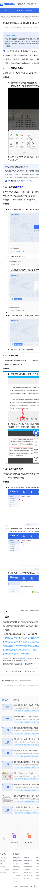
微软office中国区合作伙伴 (28, 4)
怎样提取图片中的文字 (30, 813)
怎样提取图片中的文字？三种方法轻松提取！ (17, 654)
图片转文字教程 (19, 711)
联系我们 (2, 867)
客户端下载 (3, 873)
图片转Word (31, 664)
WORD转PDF (28, 867)
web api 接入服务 (4, 870)
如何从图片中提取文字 (30, 790)
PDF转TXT (16, 882)
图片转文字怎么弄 (29, 745)
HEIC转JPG (27, 873)
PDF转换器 (23, 658)
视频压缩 (15, 873)
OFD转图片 (16, 870)
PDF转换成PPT (17, 861)
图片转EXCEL (28, 876)
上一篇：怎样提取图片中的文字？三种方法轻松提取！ (20, 671)
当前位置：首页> (5, 17)
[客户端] (36, 433)
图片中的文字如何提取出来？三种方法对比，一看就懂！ (20, 650)
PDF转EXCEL (28, 861)
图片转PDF (16, 864)
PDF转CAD (27, 858)
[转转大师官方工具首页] (23, 181)
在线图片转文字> (16, 17)
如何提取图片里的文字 (30, 722)
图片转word (21, 187)
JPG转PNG (27, 870)
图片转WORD (17, 876)
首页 (6, 11)
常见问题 (2, 861)
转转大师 (29, 27)
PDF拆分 (15, 879)
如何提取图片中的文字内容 (13, 664)
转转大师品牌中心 (5, 858)
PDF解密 (26, 864)
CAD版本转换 (17, 867)
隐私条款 (2, 864)
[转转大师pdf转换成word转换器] (7, 5)
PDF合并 (26, 879)
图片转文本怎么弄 (29, 756)
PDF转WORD (17, 858)
